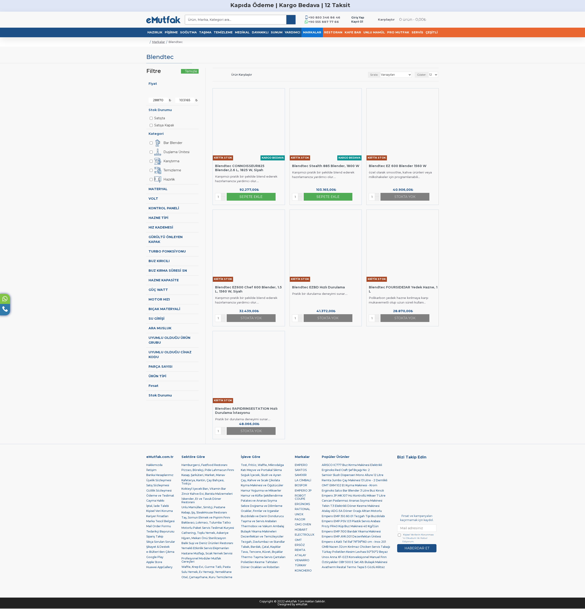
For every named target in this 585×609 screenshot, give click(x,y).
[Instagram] (411, 465)
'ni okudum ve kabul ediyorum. (418, 538)
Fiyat (153, 84)
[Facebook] (433, 465)
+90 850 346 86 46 (324, 17)
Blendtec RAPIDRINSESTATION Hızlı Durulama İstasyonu (246, 411)
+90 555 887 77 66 (323, 22)
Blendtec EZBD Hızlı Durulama (318, 287)
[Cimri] (422, 472)
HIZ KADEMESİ (161, 227)
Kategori (156, 134)
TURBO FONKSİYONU (167, 251)
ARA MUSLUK (160, 328)
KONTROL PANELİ (164, 208)
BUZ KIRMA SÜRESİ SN (168, 271)
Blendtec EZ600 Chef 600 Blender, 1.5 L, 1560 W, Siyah (248, 289)
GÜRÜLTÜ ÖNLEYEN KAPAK (166, 239)
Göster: (421, 74)
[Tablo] (214, 75)
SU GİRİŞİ (157, 318)
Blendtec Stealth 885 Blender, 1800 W (325, 166)
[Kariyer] (411, 472)
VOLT (153, 199)
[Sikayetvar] (433, 472)
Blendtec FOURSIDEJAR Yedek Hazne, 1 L (403, 289)
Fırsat (153, 386)
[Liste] (219, 75)
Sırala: (374, 74)
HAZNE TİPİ (158, 218)
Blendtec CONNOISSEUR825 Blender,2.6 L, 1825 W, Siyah (239, 168)
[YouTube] (422, 465)
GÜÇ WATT (158, 290)
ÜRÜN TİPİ (157, 376)
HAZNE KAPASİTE (164, 280)
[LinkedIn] (400, 472)
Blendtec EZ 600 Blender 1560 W (397, 166)
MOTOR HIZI (159, 299)
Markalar (158, 42)
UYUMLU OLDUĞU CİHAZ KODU (170, 354)
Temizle (191, 71)
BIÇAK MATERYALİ (164, 309)
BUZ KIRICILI (159, 261)
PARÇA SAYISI (160, 366)
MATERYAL (158, 189)
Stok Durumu (160, 395)
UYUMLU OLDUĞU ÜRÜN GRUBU (169, 340)
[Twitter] (400, 465)
